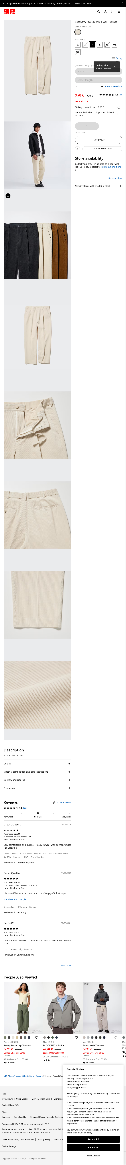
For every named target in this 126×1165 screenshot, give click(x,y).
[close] (3, 3)
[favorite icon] (36, 1037)
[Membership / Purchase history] (105, 11)
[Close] (114, 66)
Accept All (93, 1139)
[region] (93, 1115)
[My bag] (112, 11)
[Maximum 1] (95, 126)
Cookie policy (86, 1132)
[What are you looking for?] (98, 11)
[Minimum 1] (79, 126)
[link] (66, 3)
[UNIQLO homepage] (9, 11)
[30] (78, 32)
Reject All (93, 1147)
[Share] (77, 148)
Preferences (93, 1155)
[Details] (119, 114)
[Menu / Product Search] (119, 11)
